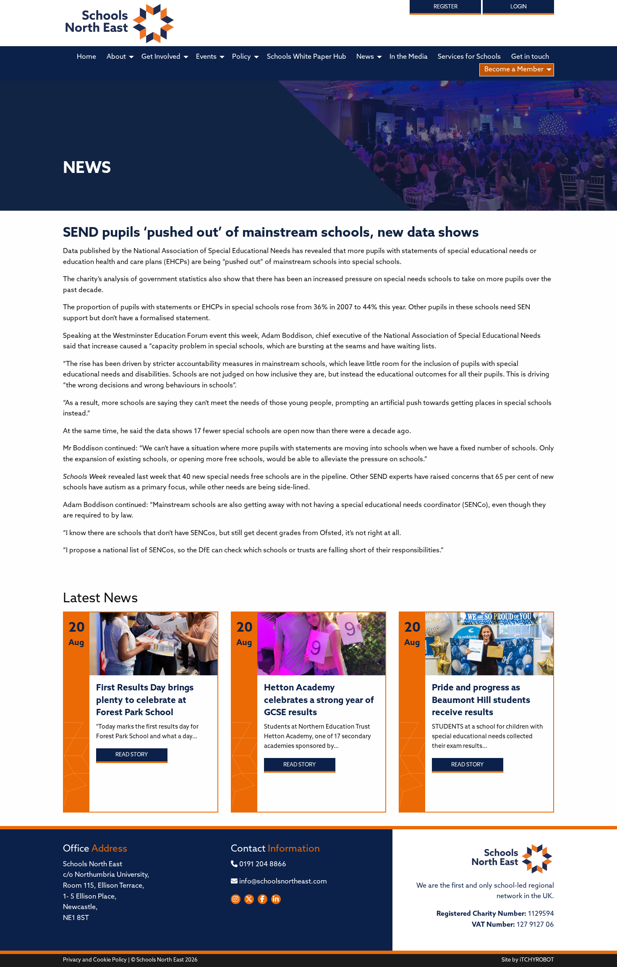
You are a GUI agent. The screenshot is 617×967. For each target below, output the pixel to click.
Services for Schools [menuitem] (469, 57)
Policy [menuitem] (241, 57)
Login (518, 7)
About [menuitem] (116, 57)
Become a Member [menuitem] (514, 69)
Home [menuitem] (86, 57)
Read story (131, 755)
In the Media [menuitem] (409, 57)
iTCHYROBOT (537, 960)
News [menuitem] (365, 57)
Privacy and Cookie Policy (95, 960)
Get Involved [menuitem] (160, 57)
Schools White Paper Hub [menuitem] (306, 57)
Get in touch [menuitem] (530, 57)
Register (446, 7)
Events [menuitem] (206, 57)
